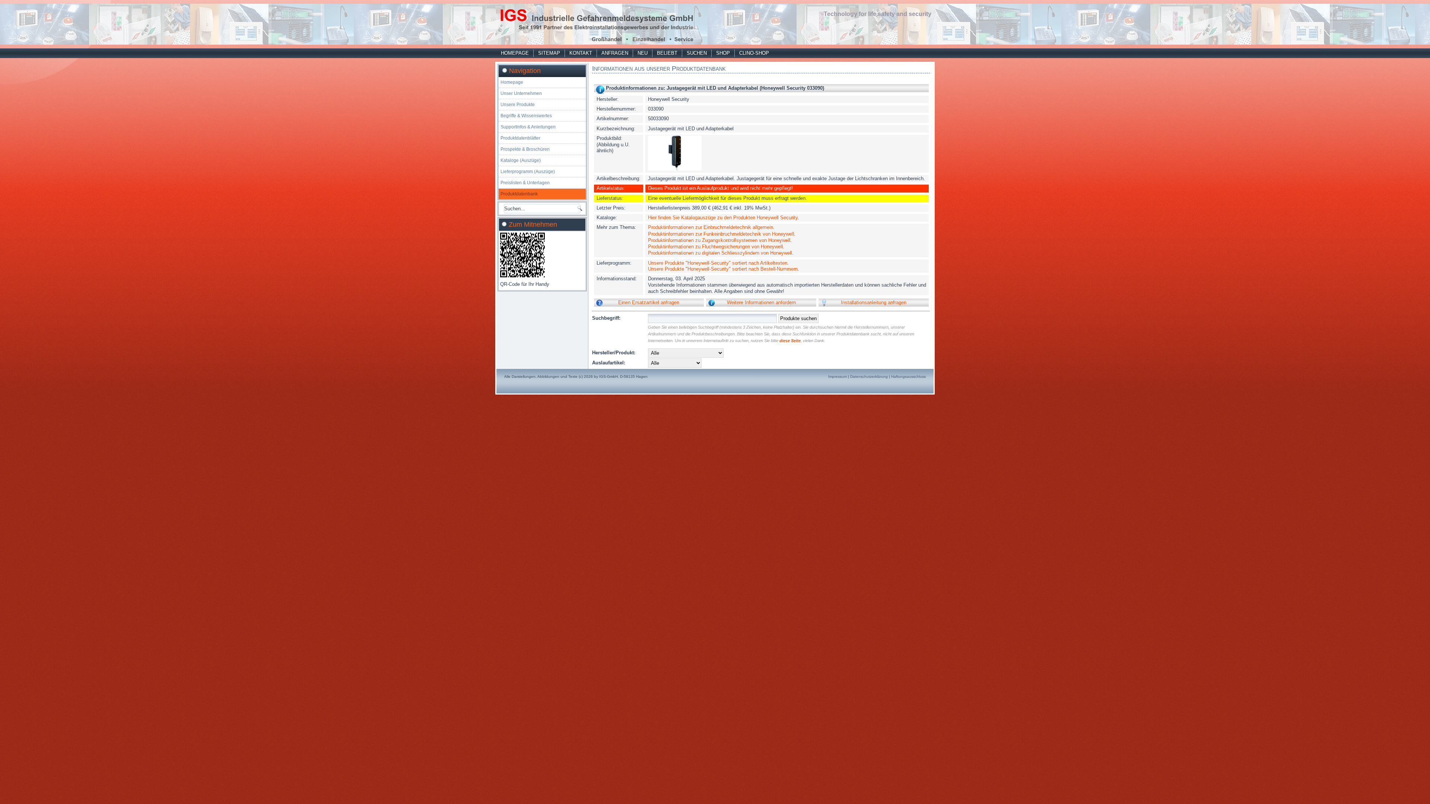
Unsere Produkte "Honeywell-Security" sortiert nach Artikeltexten (717, 263)
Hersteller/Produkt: (613, 352)
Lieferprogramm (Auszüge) (527, 171)
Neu (643, 53)
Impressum (837, 376)
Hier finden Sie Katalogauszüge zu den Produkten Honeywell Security (723, 217)
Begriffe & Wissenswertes (526, 115)
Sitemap (549, 53)
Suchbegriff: (606, 318)
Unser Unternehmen (521, 93)
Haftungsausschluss (908, 376)
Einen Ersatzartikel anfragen (648, 302)
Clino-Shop (754, 53)
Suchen (697, 53)
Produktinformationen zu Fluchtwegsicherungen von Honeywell (715, 246)
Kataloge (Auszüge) (520, 160)
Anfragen (614, 53)
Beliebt (667, 53)
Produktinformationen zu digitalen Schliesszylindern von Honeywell (720, 253)
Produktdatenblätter (520, 138)
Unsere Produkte (517, 104)
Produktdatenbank (519, 194)
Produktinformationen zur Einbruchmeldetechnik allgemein (710, 227)
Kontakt (580, 53)
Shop (723, 53)
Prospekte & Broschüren (525, 149)
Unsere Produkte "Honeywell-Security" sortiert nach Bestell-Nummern (723, 269)
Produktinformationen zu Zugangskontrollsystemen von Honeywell (719, 240)
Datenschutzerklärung (869, 376)
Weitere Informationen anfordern (761, 302)
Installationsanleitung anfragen (873, 302)
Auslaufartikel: (608, 363)
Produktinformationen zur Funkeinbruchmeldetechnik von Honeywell (721, 234)
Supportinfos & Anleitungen (528, 127)
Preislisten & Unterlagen (525, 182)
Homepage (515, 53)
